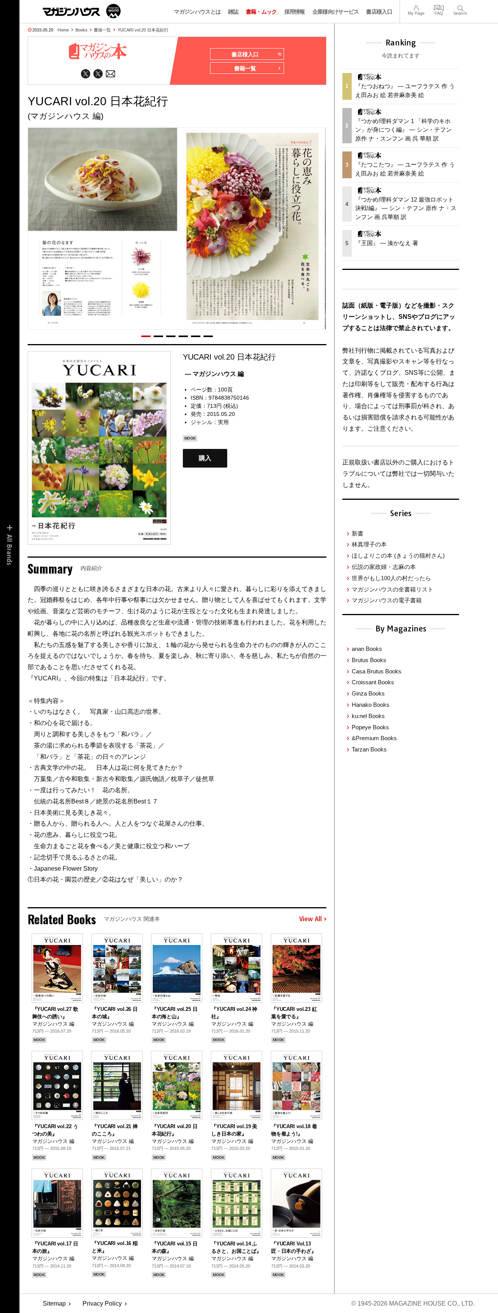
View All (310, 919)
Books (81, 30)
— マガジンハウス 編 (214, 373)
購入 (205, 458)
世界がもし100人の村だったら (391, 578)
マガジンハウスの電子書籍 (387, 600)
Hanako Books (370, 704)
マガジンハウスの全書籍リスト (392, 589)
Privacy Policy (102, 1303)
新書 (357, 533)
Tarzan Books (369, 749)
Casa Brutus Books (377, 671)
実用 (223, 422)
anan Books (367, 648)
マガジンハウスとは (197, 11)
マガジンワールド (82, 11)
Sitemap (54, 1303)
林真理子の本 (369, 544)
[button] (146, 336)
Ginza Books (368, 693)
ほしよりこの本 (398, 555)
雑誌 (233, 11)
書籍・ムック (261, 11)
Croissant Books (373, 682)
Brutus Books (369, 660)
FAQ (439, 7)
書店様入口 (379, 11)
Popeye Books (370, 727)
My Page (416, 7)
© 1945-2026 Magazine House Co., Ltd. (413, 1303)
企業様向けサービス (335, 11)
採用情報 (294, 11)
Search (460, 7)
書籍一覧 (102, 30)
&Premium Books (374, 738)
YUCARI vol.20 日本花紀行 (142, 30)
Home (63, 30)
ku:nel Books (368, 716)
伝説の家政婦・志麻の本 (384, 566)
